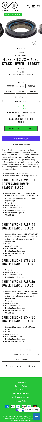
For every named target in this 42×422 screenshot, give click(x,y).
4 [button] (23, 48)
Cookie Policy (21, 390)
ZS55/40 (20, 91)
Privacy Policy (21, 386)
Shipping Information (21, 350)
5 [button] (25, 48)
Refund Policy (21, 401)
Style (21, 82)
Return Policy (21, 354)
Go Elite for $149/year (21, 128)
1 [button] (17, 48)
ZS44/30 (32, 91)
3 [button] (21, 48)
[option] (21, 29)
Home (20, 52)
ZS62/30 (9, 91)
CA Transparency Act (21, 397)
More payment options (21, 144)
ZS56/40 (31, 86)
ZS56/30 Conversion (15, 86)
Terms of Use (21, 382)
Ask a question (21, 359)
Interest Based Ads (21, 393)
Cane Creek (21, 55)
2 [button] (19, 48)
